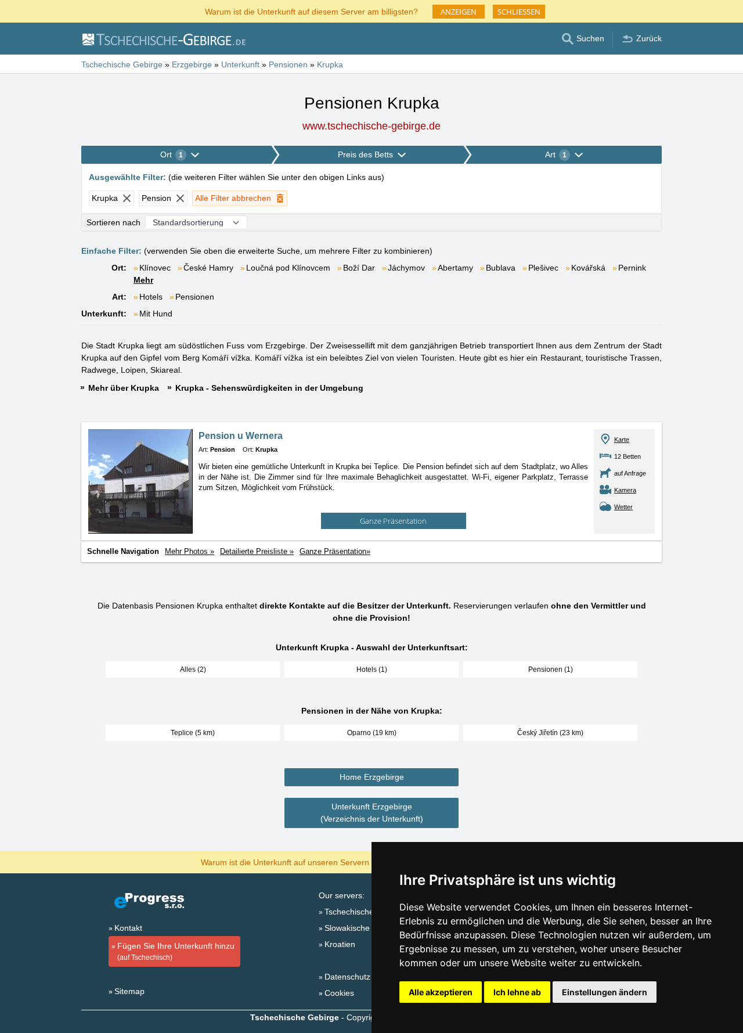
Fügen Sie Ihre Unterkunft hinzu (176, 951)
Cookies (339, 993)
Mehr (143, 280)
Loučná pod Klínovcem (288, 267)
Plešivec (543, 267)
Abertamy (455, 267)
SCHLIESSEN (518, 11)
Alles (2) (193, 669)
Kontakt (128, 928)
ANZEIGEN (459, 11)
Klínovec (155, 267)
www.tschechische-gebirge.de (371, 126)
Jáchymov (406, 267)
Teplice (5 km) (193, 733)
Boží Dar (359, 267)
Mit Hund (155, 313)
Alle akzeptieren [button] (441, 992)
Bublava (500, 267)
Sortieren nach (113, 222)
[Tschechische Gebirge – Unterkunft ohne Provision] (163, 39)
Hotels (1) (371, 669)
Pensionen (194, 296)
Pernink (632, 267)
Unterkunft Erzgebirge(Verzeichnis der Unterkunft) (371, 812)
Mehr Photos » (189, 551)
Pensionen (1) (550, 669)
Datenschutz (347, 976)
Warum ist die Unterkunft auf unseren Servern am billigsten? (311, 861)
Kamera (625, 490)
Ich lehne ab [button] (517, 992)
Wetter (623, 506)
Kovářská (588, 267)
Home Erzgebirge (372, 777)
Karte (621, 439)
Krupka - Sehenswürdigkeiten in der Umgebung (269, 388)
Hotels (151, 296)
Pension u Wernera (241, 436)
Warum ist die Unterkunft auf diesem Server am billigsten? (311, 11)
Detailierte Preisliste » (257, 551)
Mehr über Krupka (123, 388)
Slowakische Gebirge (363, 928)
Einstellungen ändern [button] (604, 992)
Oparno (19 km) (371, 733)
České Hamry (208, 267)
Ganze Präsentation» (335, 551)
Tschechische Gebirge (365, 911)
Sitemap (129, 991)
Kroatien (339, 944)
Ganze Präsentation (393, 521)
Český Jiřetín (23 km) (550, 733)
